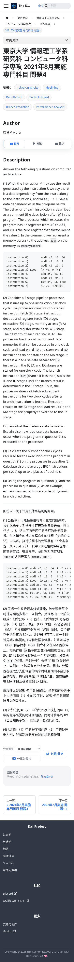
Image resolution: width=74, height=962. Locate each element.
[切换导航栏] (6, 6)
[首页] (7, 18)
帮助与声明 (10, 870)
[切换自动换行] (58, 257)
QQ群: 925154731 (14, 900)
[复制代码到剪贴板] (66, 257)
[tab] (14, 144)
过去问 (7, 834)
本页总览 (12, 40)
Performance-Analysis (50, 107)
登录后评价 (47, 776)
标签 (5, 849)
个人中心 (8, 863)
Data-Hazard (14, 97)
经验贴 (7, 842)
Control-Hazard (39, 97)
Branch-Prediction (17, 107)
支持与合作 (10, 924)
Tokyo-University (27, 87)
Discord (8, 893)
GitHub (7, 931)
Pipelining (52, 87)
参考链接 (8, 856)
